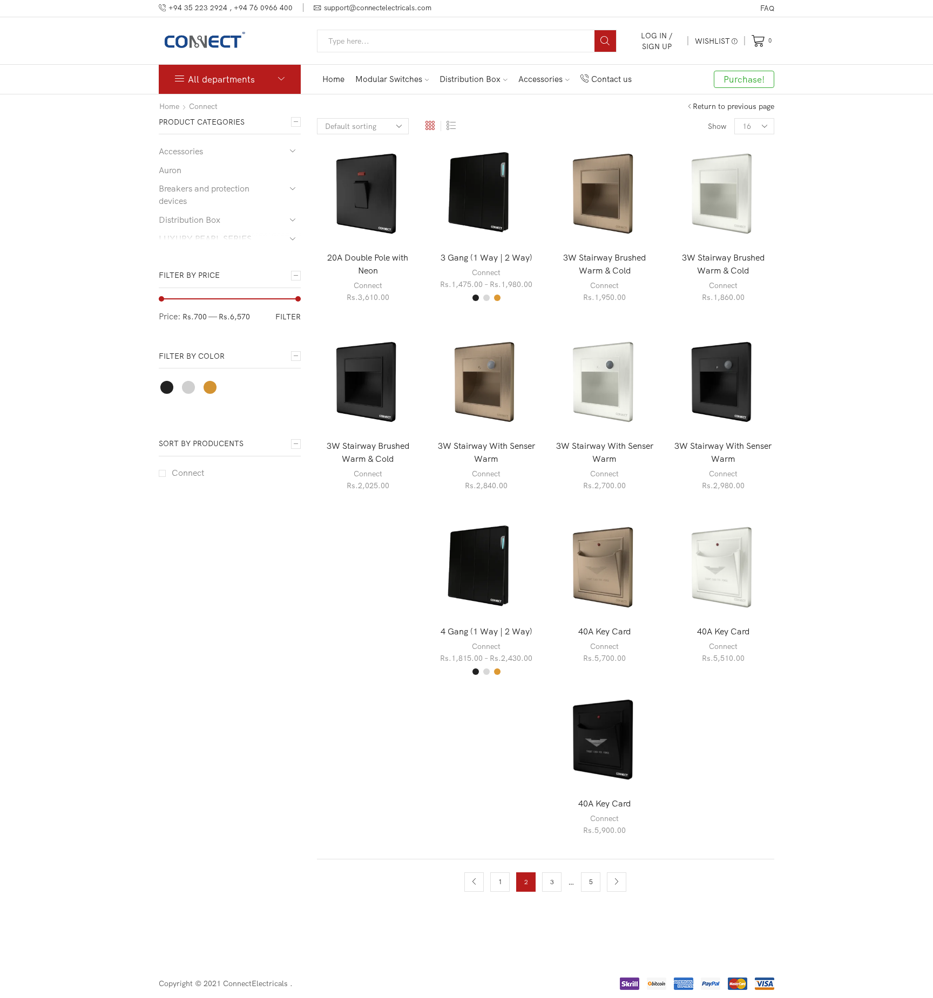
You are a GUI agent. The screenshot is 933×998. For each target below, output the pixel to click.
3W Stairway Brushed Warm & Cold (604, 264)
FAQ (767, 8)
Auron (170, 170)
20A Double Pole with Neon (367, 264)
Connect (203, 106)
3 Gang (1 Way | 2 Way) (486, 257)
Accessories (540, 79)
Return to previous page (733, 106)
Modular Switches (388, 79)
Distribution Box (470, 79)
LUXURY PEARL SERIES (205, 238)
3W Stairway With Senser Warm (486, 452)
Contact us (611, 79)
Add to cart (357, 196)
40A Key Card (604, 631)
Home (333, 79)
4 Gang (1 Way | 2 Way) (486, 631)
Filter (288, 317)
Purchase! (744, 79)
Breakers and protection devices (204, 194)
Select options (475, 196)
